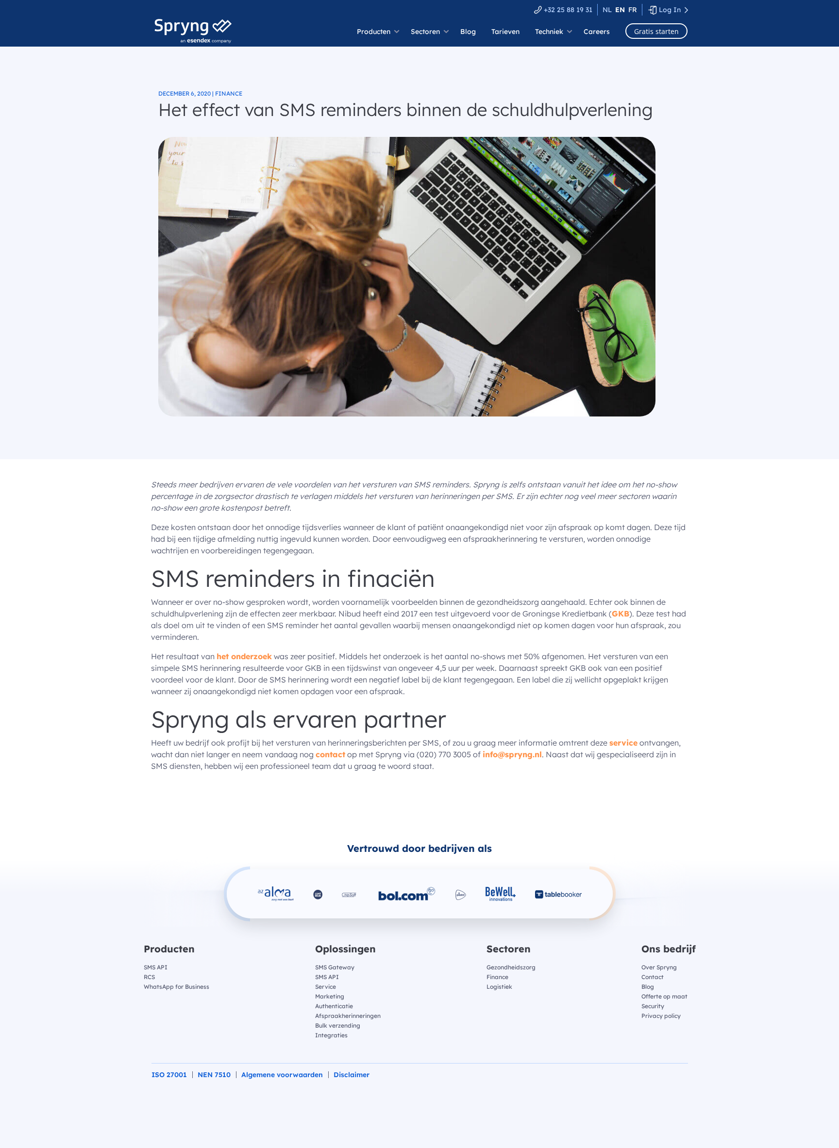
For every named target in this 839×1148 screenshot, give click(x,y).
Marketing (329, 996)
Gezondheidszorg (511, 967)
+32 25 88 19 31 (568, 9)
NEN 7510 (214, 1074)
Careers (597, 31)
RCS (149, 977)
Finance (497, 977)
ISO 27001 (169, 1074)
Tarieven (505, 31)
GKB (620, 613)
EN (620, 9)
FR (632, 9)
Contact (652, 977)
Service (325, 986)
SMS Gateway (334, 967)
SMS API (156, 967)
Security (652, 1006)
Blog (468, 31)
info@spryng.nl (512, 754)
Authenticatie (334, 1006)
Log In (670, 9)
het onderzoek (244, 656)
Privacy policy (661, 1015)
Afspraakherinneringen (348, 1015)
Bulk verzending (337, 1025)
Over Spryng (659, 967)
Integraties (331, 1035)
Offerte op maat (664, 996)
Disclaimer (351, 1074)
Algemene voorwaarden (282, 1074)
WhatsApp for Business (176, 986)
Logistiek (499, 986)
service (623, 743)
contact (330, 754)
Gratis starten (656, 31)
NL (607, 9)
